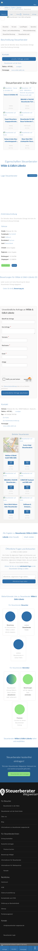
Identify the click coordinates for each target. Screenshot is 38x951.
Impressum (4, 882)
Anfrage (34, 14)
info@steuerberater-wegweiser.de (13, 925)
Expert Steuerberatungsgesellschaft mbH (11, 120)
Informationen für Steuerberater (11, 860)
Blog (2, 822)
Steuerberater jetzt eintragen (20, 774)
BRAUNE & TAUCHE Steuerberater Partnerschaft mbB (27, 101)
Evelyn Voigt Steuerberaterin (27, 446)
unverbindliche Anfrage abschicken (15, 393)
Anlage (4, 362)
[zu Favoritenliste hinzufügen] (3, 19)
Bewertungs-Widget (7, 854)
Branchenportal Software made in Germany (13, 945)
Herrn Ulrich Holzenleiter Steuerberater (11, 506)
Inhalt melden (29, 537)
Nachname (5, 345)
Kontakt (14, 265)
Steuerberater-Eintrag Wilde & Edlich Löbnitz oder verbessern (11, 692)
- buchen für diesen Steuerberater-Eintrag (20, 721)
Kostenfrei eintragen (7, 844)
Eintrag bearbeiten (7, 838)
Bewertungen (26, 14)
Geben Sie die (13, 288)
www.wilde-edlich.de (17, 70)
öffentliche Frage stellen (19, 581)
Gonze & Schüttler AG (11, 95)
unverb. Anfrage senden (20, 59)
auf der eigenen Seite (28, 691)
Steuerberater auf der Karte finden (12, 811)
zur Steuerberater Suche (2, 8)
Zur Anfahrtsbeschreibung (11, 420)
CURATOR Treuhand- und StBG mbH (27, 481)
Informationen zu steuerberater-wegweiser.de (15, 827)
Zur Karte (6, 417)
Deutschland (9, 243)
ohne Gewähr (14, 537)
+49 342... (10, 66)
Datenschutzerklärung (10, 386)
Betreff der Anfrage (8, 319)
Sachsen (11, 240)
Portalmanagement (7, 914)
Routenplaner (33, 175)
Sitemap (3, 908)
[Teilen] (30, 948)
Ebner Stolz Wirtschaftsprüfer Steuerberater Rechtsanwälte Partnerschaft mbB (27, 140)
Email (4, 354)
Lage (11, 14)
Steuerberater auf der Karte (12, 63)
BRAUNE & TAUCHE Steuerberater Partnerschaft (10, 481)
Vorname (5, 337)
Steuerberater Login (9, 935)
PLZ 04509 (12, 234)
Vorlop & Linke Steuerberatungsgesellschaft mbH (10, 140)
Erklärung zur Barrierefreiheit (10, 903)
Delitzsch (8, 237)
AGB (2, 887)
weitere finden (26, 627)
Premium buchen (8, 849)
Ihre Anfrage (6, 327)
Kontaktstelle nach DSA (8, 898)
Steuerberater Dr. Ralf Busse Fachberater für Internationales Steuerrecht (27, 120)
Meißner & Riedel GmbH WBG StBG (11, 457)
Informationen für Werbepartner (11, 865)
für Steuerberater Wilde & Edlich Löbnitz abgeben (10, 628)
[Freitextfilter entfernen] (29, 3)
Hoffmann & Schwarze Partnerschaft (27, 506)
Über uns (4, 816)
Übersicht (3, 14)
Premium (33, 84)
